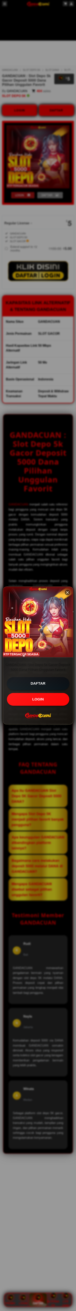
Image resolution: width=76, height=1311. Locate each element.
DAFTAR (38, 683)
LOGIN (38, 699)
